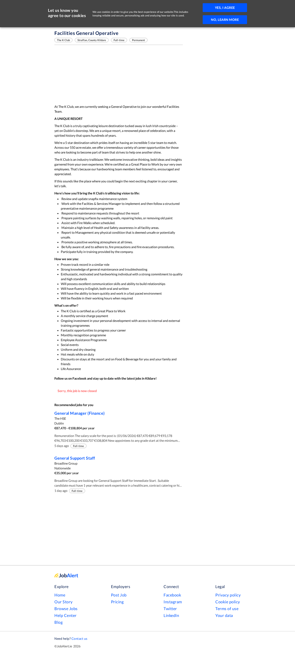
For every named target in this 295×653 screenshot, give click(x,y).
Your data (224, 615)
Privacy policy (228, 594)
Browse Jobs (66, 608)
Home (59, 594)
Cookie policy (227, 601)
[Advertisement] (118, 74)
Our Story (63, 601)
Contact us (79, 638)
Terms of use (226, 608)
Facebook (172, 594)
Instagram (173, 601)
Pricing (117, 601)
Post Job (119, 594)
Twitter (170, 608)
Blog (58, 622)
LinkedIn (171, 615)
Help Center (65, 615)
